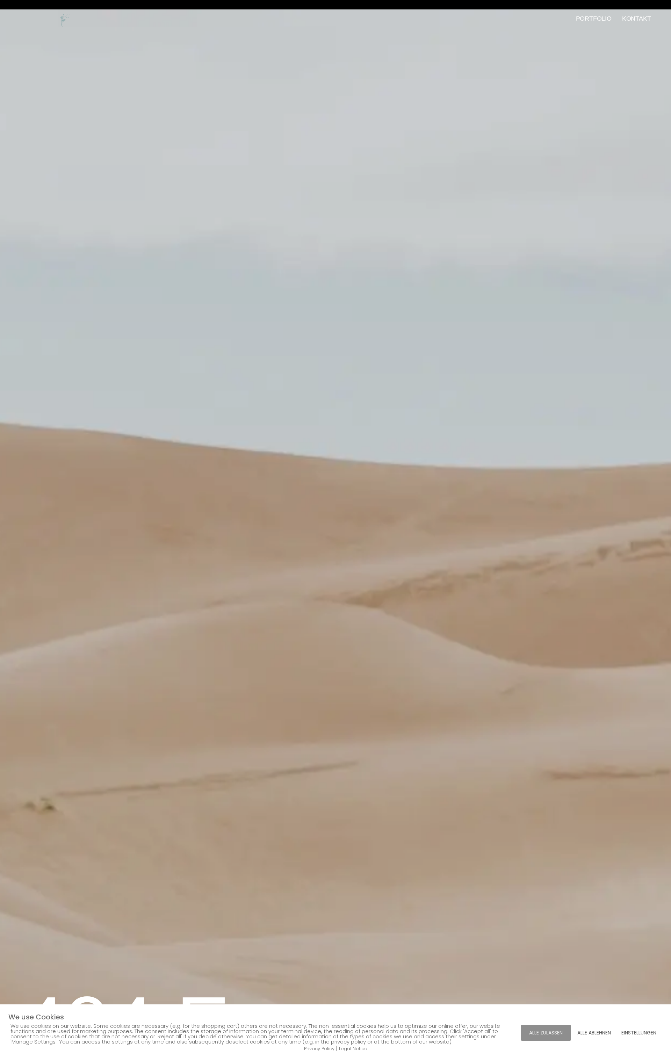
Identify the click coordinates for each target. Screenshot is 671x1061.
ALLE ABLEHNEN (594, 1032)
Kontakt (636, 18)
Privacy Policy (319, 1048)
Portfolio (594, 18)
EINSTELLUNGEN (638, 1032)
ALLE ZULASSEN (546, 1032)
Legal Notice (353, 1048)
